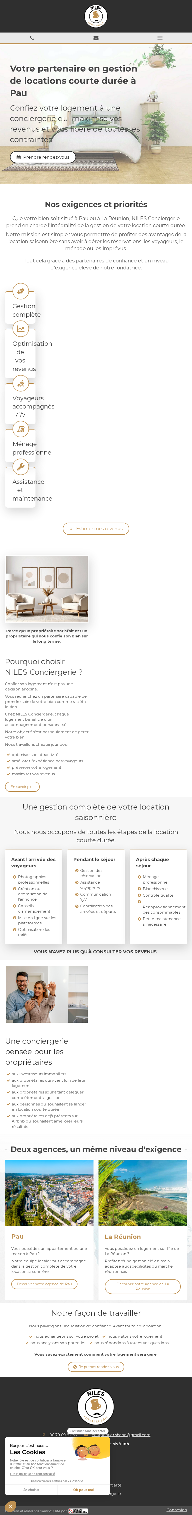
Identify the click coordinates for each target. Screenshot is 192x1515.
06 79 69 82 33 (63, 1434)
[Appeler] (32, 38)
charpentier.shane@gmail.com (121, 1434)
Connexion (176, 1509)
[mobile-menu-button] (160, 38)
